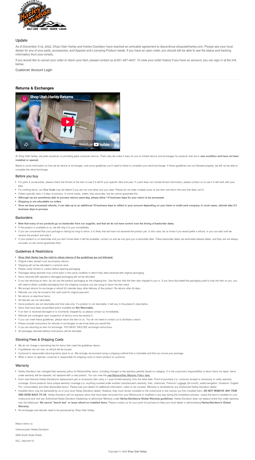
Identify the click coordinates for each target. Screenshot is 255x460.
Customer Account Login (33, 69)
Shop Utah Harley (137, 451)
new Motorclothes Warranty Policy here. (128, 375)
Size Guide (49, 189)
